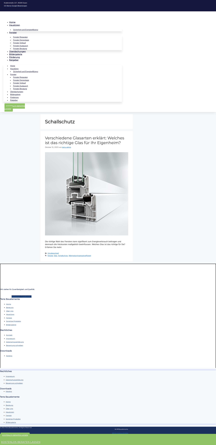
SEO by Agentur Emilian (120, 433)
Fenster (13, 32)
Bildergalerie (15, 54)
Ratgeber (14, 60)
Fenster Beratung (20, 49)
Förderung (14, 57)
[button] (15, 435)
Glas (55, 256)
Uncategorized (53, 253)
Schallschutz (63, 256)
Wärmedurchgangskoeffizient (80, 256)
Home (12, 22)
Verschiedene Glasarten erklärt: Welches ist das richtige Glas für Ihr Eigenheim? (84, 140)
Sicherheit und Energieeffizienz (25, 30)
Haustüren (14, 25)
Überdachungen (17, 51)
